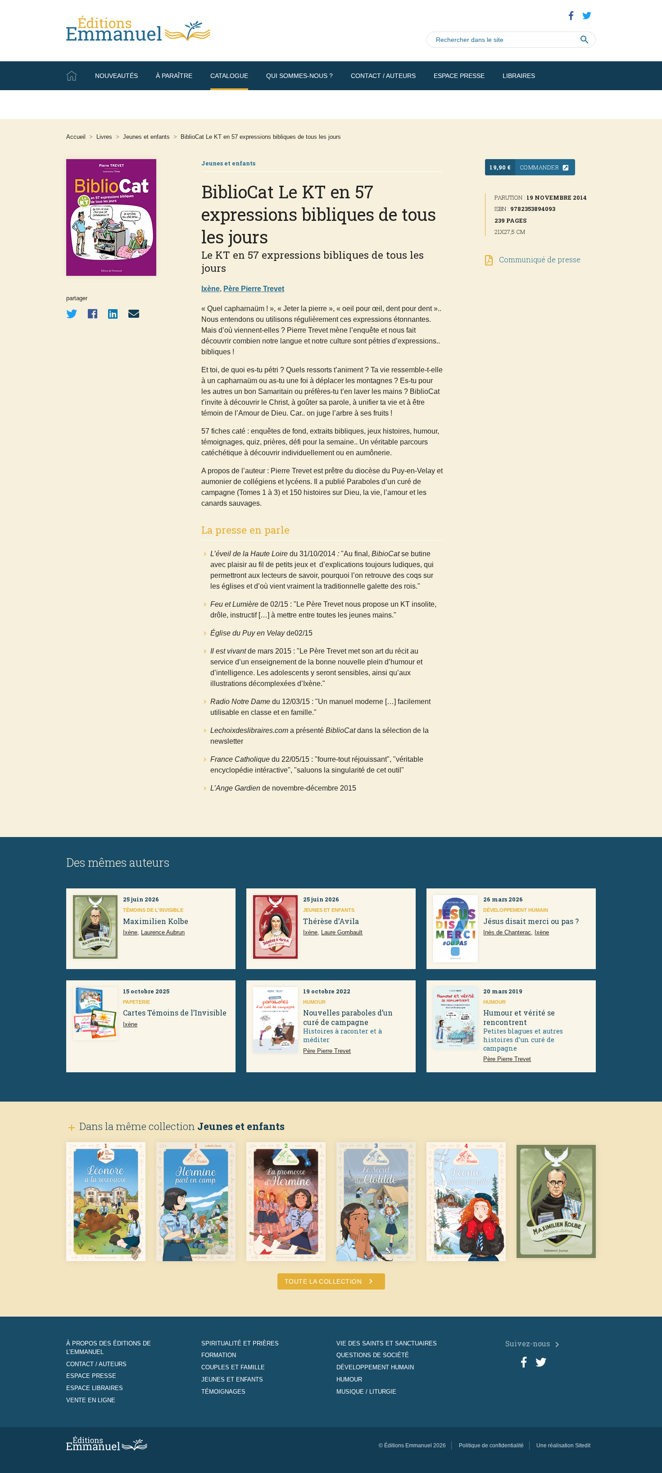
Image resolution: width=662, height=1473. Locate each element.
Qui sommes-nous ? (299, 75)
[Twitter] (71, 314)
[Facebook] (92, 314)
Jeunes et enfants (146, 136)
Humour (314, 1002)
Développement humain (515, 910)
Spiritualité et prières (240, 1343)
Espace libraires (94, 1388)
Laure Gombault (342, 932)
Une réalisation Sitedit (563, 1445)
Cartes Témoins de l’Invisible (175, 1012)
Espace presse (459, 75)
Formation (218, 1355)
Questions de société (372, 1355)
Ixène (210, 289)
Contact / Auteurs (383, 75)
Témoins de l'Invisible (153, 910)
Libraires (519, 75)
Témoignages (223, 1391)
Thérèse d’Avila (331, 921)
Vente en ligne (570, 104)
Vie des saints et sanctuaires (386, 1343)
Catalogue (229, 75)
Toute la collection (330, 1281)
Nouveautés (116, 75)
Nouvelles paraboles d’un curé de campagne (348, 1017)
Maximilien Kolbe (155, 921)
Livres (104, 136)
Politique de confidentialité (491, 1445)
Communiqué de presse (538, 259)
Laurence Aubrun (163, 932)
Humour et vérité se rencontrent (519, 1017)
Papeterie (136, 1002)
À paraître (174, 75)
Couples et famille (233, 1367)
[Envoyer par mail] (133, 314)
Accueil (71, 75)
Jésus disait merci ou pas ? (531, 921)
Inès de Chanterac (507, 932)
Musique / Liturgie (366, 1391)
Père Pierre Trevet (253, 289)
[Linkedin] (113, 314)
